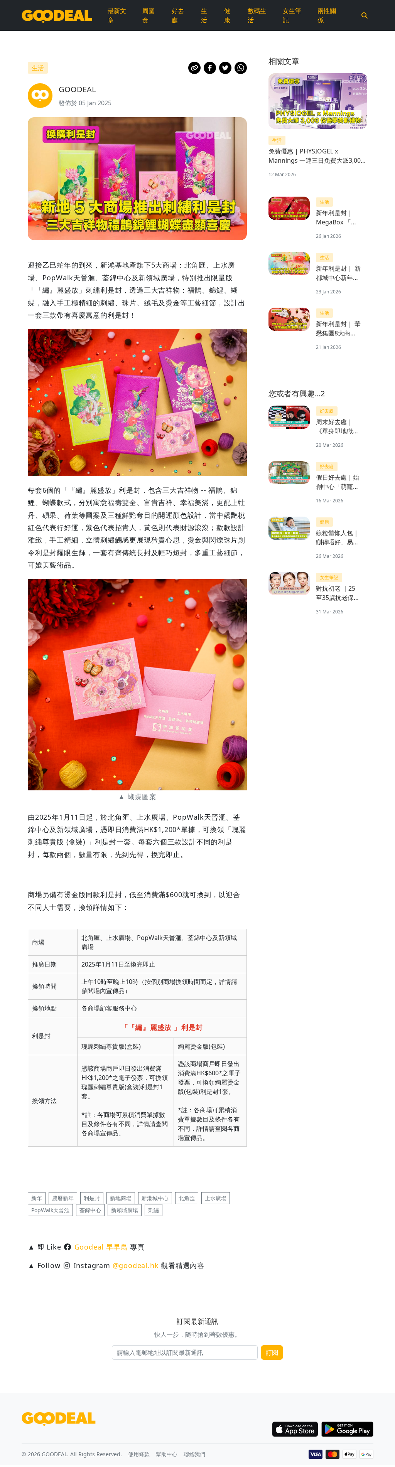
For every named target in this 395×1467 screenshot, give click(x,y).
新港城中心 (155, 1198)
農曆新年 (63, 1198)
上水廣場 (215, 1198)
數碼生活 (257, 15)
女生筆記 (292, 15)
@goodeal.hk (136, 1265)
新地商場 (121, 1198)
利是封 (92, 1198)
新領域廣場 (124, 1210)
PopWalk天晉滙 (50, 1210)
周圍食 (148, 15)
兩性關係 (326, 15)
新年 (36, 1198)
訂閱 (272, 1352)
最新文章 (117, 15)
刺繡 (153, 1210)
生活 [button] (38, 68)
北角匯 (187, 1198)
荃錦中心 (90, 1210)
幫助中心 (166, 1454)
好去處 (178, 15)
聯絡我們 (194, 1454)
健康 (227, 15)
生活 (204, 15)
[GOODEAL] (57, 15)
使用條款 (139, 1454)
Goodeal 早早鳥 (101, 1246)
